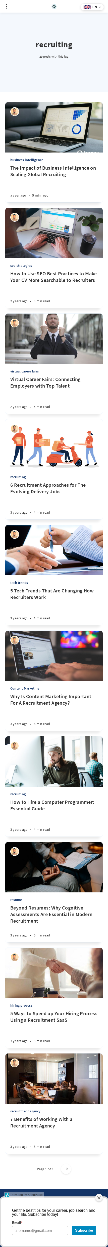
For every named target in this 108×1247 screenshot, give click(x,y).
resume (16, 899)
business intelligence (26, 160)
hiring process (21, 1005)
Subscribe (84, 1230)
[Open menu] (6, 6)
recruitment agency (25, 1111)
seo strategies (21, 265)
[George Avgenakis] (14, 111)
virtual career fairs (24, 371)
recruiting (18, 477)
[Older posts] (66, 1169)
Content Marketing (24, 688)
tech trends (19, 582)
